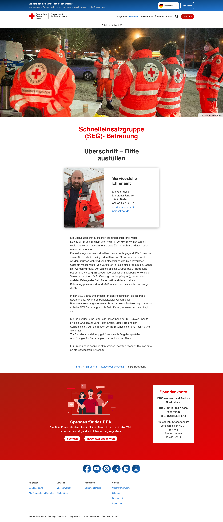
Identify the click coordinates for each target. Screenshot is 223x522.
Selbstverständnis (93, 487)
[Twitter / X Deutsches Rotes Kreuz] (116, 469)
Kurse (169, 16)
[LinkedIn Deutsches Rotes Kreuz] (126, 469)
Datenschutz (118, 498)
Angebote (122, 16)
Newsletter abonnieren (101, 438)
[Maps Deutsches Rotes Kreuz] (136, 469)
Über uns (159, 16)
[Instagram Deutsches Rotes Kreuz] (106, 469)
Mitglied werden (64, 487)
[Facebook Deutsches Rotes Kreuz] (87, 469)
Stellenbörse (147, 16)
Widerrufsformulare (121, 487)
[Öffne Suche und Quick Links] (177, 16)
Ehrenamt (133, 16)
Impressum (117, 503)
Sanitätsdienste (36, 487)
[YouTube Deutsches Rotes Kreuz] (97, 469)
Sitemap (116, 492)
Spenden (187, 16)
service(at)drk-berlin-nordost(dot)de (124, 209)
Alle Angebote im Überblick (41, 492)
